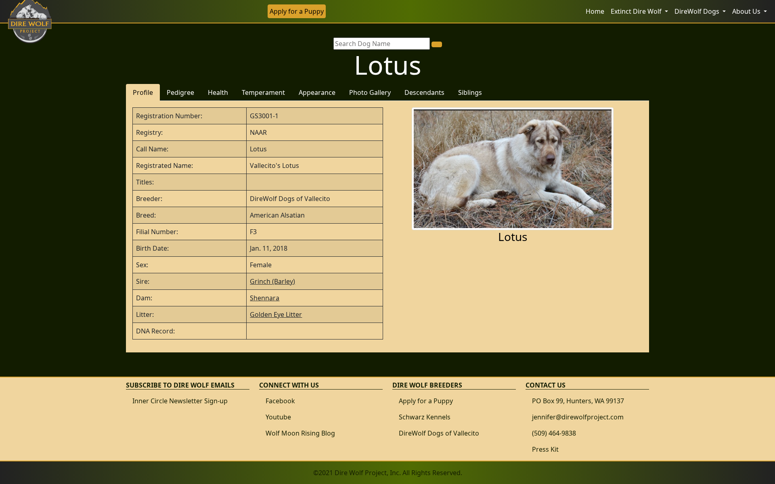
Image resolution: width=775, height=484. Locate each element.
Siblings (470, 92)
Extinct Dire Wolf (637, 11)
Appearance (317, 92)
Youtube (278, 417)
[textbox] (381, 44)
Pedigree (180, 92)
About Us (747, 11)
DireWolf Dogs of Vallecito (439, 433)
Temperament (263, 92)
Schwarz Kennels (424, 417)
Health (218, 92)
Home (595, 11)
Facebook (280, 400)
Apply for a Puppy (297, 11)
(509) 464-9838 (554, 433)
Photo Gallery (370, 92)
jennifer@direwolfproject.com (578, 417)
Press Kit (545, 449)
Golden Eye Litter (276, 314)
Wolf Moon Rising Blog (300, 433)
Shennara (264, 297)
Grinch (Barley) (272, 281)
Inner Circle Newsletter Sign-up (180, 400)
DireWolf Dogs (697, 11)
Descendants (424, 92)
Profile (143, 92)
